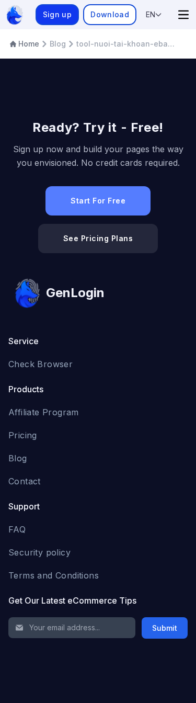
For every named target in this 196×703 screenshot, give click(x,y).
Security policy (39, 552)
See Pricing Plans (98, 238)
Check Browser (40, 364)
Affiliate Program (43, 412)
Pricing (22, 435)
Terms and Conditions (53, 575)
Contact (24, 481)
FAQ (17, 529)
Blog (17, 458)
